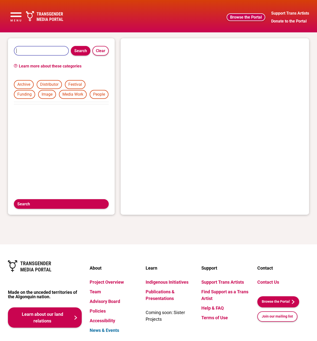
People (99, 94)
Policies (98, 311)
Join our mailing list (277, 316)
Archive (23, 84)
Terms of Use (214, 317)
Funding (24, 94)
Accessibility (102, 320)
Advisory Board (105, 301)
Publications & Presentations (160, 295)
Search (80, 50)
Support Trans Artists (222, 282)
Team (95, 291)
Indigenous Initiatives (167, 282)
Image (47, 94)
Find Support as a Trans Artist (224, 295)
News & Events (104, 330)
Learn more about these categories (49, 66)
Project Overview (107, 282)
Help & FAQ (212, 308)
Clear (100, 50)
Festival (75, 84)
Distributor (49, 84)
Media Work (72, 94)
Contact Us (268, 282)
